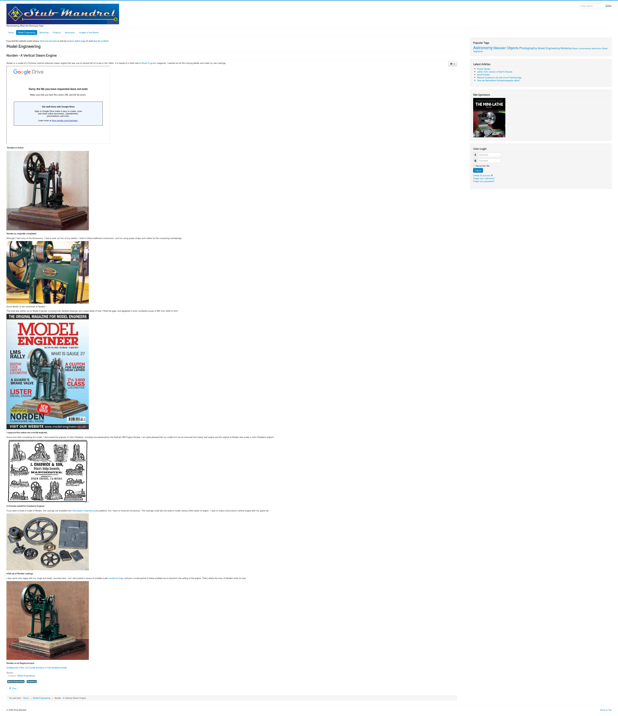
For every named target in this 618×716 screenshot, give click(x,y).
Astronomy (70, 32)
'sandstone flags (115, 578)
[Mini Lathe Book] (489, 117)
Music (575, 48)
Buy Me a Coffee (101, 41)
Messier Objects (506, 47)
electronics (596, 48)
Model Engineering (26, 32)
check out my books (48, 41)
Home (11, 32)
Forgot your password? (483, 181)
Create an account (482, 175)
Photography (528, 48)
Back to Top (606, 709)
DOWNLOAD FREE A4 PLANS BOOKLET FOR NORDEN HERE (36, 667)
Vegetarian (478, 51)
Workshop (44, 32)
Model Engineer (149, 62)
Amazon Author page (76, 41)
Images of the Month (88, 32)
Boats (605, 48)
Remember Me (482, 165)
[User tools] (452, 64)
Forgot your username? (484, 178)
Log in (478, 170)
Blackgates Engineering (83, 510)
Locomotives (585, 48)
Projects (57, 32)
